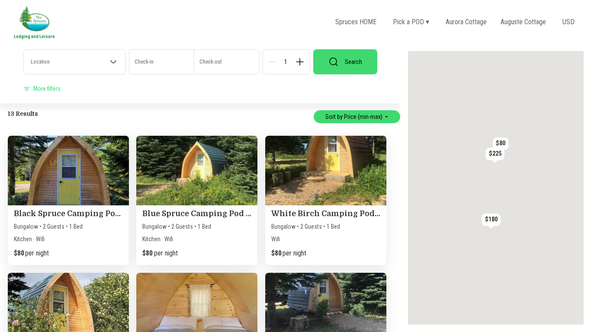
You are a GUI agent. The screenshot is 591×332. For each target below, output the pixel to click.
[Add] (300, 62)
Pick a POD (411, 22)
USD (568, 22)
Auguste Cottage (523, 22)
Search (353, 61)
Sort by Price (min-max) (353, 116)
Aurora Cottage (466, 22)
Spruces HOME (355, 22)
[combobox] (74, 61)
